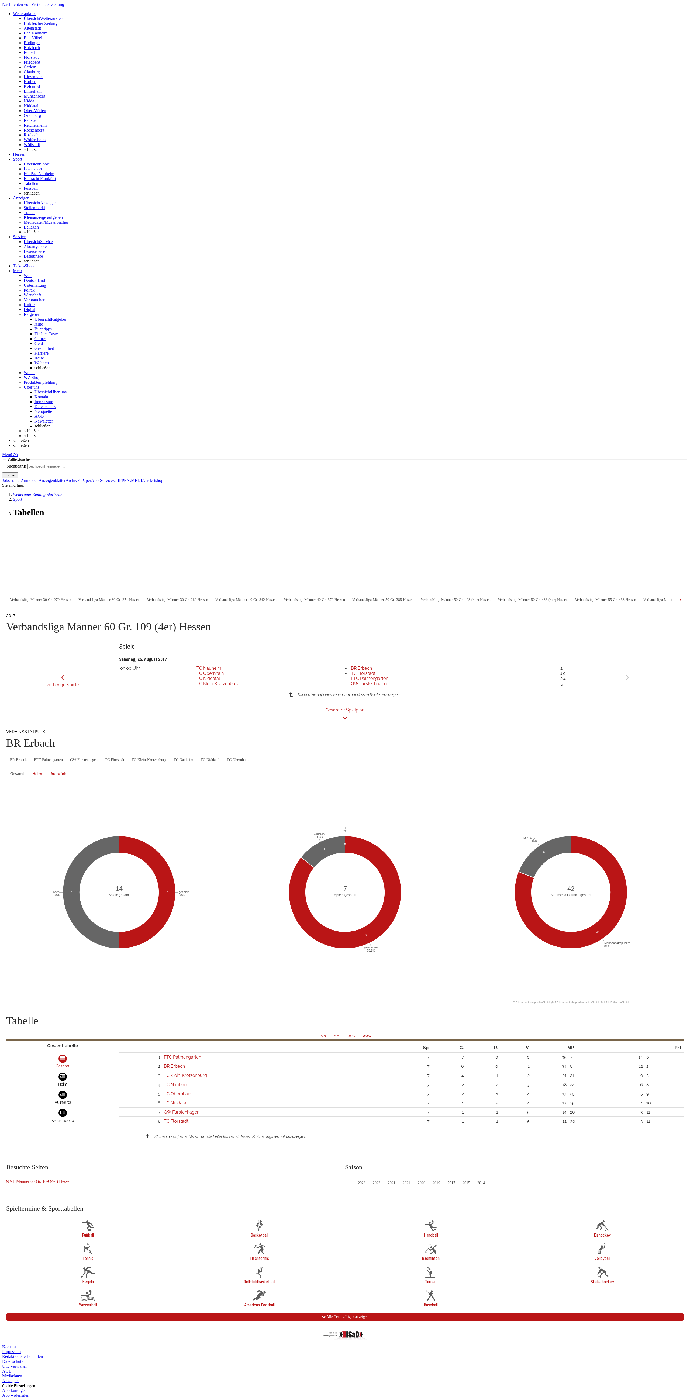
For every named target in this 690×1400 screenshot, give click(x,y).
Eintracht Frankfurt (40, 178)
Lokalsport (33, 169)
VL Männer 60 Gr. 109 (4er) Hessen (40, 1181)
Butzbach (32, 47)
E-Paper (84, 480)
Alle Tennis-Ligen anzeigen (347, 1317)
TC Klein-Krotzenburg (218, 683)
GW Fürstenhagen (369, 683)
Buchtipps (43, 329)
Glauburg (32, 72)
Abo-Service (102, 480)
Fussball (31, 188)
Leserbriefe (33, 256)
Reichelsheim (35, 125)
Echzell (30, 52)
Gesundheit (44, 348)
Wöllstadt (32, 144)
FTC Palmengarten (369, 678)
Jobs (6, 480)
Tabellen (31, 183)
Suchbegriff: (16, 466)
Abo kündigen (14, 1390)
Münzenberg (34, 96)
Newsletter (43, 421)
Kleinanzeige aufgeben (43, 217)
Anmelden (30, 480)
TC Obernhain (210, 673)
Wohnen (41, 363)
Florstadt (31, 57)
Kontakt (41, 397)
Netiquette (43, 411)
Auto (38, 324)
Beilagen (31, 227)
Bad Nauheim (35, 33)
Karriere (41, 353)
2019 (436, 1183)
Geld (38, 343)
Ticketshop (154, 480)
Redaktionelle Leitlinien (22, 1356)
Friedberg (32, 62)
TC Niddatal (208, 678)
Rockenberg (34, 130)
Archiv (71, 480)
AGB (39, 416)
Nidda (29, 101)
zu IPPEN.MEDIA (129, 480)
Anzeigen (10, 1380)
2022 (376, 1183)
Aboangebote (35, 246)
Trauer (29, 212)
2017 (451, 1183)
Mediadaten (12, 1376)
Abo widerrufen (15, 1395)
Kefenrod (32, 86)
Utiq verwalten (14, 1366)
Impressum (43, 401)
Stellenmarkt (34, 207)
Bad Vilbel (33, 38)
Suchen (10, 475)
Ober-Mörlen (35, 110)
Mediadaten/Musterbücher (46, 222)
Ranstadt (31, 120)
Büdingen (32, 42)
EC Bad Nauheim (39, 173)
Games (40, 338)
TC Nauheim (208, 668)
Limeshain (33, 91)
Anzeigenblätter (52, 480)
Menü (7, 454)
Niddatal (31, 105)
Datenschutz (45, 406)
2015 (466, 1183)
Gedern (30, 67)
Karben (30, 81)
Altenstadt (32, 28)
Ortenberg (32, 115)
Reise (39, 358)
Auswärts (59, 774)
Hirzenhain (33, 76)
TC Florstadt (363, 673)
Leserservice (34, 251)
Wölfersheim (35, 139)
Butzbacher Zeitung (40, 23)
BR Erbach (361, 668)
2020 (421, 1183)
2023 (361, 1183)
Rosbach (31, 135)
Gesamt (17, 774)
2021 (391, 1183)
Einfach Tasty (46, 333)
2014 (481, 1183)
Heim (37, 774)
